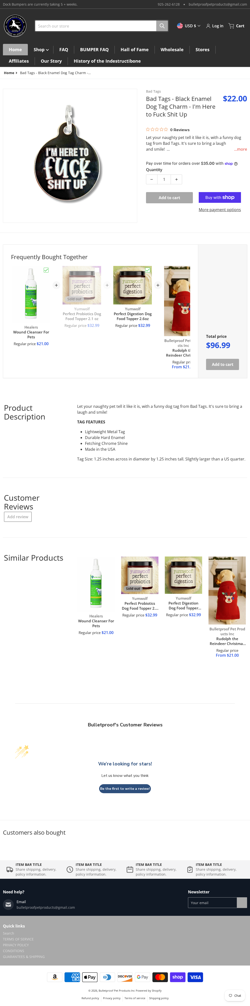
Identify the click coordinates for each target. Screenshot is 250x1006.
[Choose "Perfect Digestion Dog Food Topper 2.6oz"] (147, 270)
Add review (17, 516)
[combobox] (99, 25)
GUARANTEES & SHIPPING (24, 956)
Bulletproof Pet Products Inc (117, 990)
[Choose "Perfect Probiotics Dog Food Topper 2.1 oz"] (96, 270)
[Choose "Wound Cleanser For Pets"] (46, 270)
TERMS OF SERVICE (18, 939)
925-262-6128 (169, 4)
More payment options (220, 209)
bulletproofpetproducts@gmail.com (218, 4)
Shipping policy (159, 998)
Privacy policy (112, 998)
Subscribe (242, 902)
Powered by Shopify (149, 990)
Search (8, 933)
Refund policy (90, 998)
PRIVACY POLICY (16, 945)
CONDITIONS (13, 950)
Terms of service (135, 998)
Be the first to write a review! (125, 788)
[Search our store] (162, 25)
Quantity (154, 169)
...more (240, 149)
